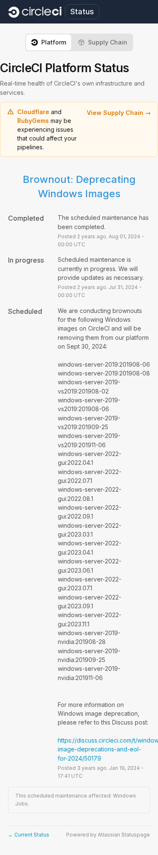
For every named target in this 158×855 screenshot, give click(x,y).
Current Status (28, 835)
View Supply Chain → (119, 112)
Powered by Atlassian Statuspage (108, 835)
